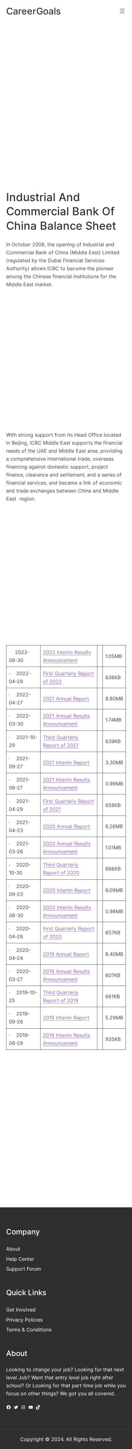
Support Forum (23, 1269)
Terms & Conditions (29, 1329)
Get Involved (21, 1310)
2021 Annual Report (66, 698)
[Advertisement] (66, 96)
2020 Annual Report (66, 826)
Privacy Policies (24, 1320)
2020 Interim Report (66, 890)
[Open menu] (122, 11)
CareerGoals (33, 11)
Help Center (20, 1259)
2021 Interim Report (66, 762)
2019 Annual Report (66, 954)
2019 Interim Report (66, 1018)
